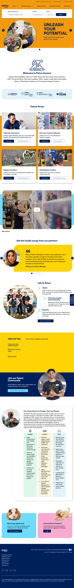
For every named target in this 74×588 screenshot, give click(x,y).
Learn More (10, 141)
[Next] (70, 30)
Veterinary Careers (26, 6)
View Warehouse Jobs (59, 178)
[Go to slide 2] (37, 49)
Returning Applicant (15, 531)
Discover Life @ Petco (45, 321)
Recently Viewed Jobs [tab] (14, 350)
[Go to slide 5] (42, 273)
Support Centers (41, 6)
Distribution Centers (54, 6)
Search (61, 14)
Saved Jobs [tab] (12, 356)
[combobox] (38, 14)
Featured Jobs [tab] (13, 344)
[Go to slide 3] (39, 49)
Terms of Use (41, 549)
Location (34, 11)
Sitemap (70, 552)
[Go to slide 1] (34, 49)
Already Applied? (57, 1)
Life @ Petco (67, 6)
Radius (48, 11)
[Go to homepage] (5, 6)
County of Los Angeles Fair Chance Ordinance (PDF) (56, 552)
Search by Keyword (13, 11)
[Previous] (3, 30)
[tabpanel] (46, 347)
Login (47, 531)
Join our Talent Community (17, 390)
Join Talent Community (45, 1)
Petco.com (33, 549)
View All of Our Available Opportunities (37, 339)
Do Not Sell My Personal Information (60, 549)
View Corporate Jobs (23, 178)
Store (14, 6)
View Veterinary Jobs (23, 141)
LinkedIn (7, 570)
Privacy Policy (48, 549)
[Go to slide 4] (39, 273)
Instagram (14, 570)
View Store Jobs (58, 141)
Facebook (3, 570)
